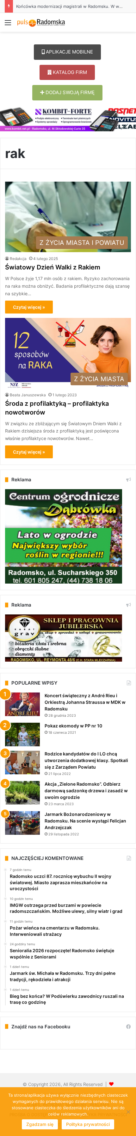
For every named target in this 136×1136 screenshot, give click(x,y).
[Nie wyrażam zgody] (128, 1112)
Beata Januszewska (28, 395)
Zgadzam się (39, 1124)
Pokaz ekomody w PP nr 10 (73, 725)
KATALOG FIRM (69, 72)
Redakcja (18, 258)
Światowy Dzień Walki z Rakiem (52, 267)
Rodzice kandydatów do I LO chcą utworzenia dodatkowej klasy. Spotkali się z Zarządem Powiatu (86, 760)
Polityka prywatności (88, 1124)
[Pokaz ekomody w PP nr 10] (22, 734)
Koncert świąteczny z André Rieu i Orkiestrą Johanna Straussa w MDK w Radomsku (85, 702)
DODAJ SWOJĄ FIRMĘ (69, 92)
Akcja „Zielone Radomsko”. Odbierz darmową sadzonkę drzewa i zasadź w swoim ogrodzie (86, 790)
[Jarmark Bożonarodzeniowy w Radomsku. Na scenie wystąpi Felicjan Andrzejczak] (22, 823)
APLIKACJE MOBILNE (69, 52)
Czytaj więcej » (29, 307)
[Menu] (8, 25)
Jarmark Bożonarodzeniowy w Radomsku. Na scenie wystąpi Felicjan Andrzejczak (85, 820)
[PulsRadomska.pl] (41, 22)
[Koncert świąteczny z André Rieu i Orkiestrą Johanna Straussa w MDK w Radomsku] (22, 704)
